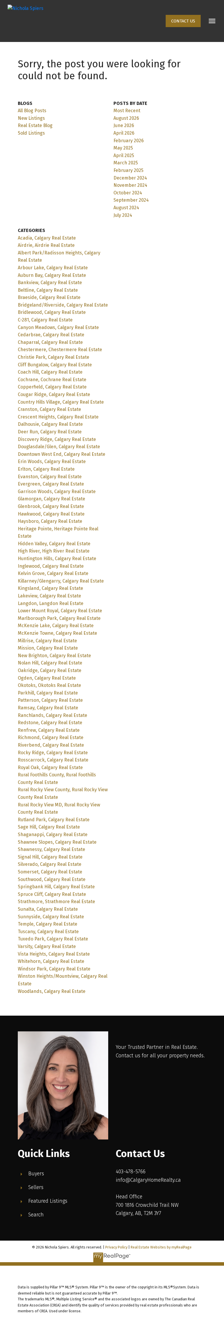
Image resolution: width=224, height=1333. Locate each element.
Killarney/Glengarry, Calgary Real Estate (61, 581)
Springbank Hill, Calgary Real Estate (56, 886)
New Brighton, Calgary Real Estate (54, 655)
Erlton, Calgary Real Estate (46, 469)
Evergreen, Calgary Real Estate (51, 484)
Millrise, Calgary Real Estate (47, 640)
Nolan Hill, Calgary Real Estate (50, 663)
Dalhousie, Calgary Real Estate (50, 424)
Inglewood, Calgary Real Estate (51, 566)
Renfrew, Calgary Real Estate (49, 730)
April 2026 (123, 133)
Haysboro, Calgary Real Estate (50, 521)
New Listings (31, 118)
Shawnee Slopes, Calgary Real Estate (57, 842)
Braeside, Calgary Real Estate (49, 297)
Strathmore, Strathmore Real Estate (56, 901)
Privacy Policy (116, 1247)
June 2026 (123, 125)
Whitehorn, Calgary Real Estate (51, 961)
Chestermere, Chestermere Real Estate (60, 349)
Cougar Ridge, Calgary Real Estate (54, 394)
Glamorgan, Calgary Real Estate (51, 499)
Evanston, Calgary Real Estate (50, 476)
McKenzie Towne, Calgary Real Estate (57, 633)
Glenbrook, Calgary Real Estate (51, 506)
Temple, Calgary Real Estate (47, 924)
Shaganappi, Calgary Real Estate (53, 834)
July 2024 (122, 215)
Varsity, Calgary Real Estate (47, 946)
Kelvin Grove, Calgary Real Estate (53, 573)
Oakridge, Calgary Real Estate (49, 670)
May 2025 (123, 148)
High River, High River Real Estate (54, 551)
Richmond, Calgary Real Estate (50, 737)
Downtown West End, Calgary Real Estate (61, 454)
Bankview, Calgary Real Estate (50, 282)
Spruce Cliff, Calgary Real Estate (52, 894)
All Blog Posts (32, 110)
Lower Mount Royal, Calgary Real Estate (60, 610)
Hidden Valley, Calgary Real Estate (54, 543)
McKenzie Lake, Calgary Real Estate (56, 625)
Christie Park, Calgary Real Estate (53, 357)
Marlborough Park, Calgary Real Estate (59, 618)
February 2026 (128, 140)
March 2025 (125, 163)
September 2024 (131, 200)
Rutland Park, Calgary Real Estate (54, 819)
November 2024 (130, 185)
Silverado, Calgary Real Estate (49, 864)
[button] (183, 21)
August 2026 (126, 118)
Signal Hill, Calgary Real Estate (50, 857)
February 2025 (128, 170)
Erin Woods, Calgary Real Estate (52, 461)
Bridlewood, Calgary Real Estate (52, 312)
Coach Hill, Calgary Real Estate (50, 372)
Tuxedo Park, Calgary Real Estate (53, 939)
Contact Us (183, 21)
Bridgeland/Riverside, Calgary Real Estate (63, 305)
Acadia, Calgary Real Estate (47, 238)
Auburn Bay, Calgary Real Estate (52, 275)
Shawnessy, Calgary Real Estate (51, 849)
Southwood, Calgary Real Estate (51, 879)
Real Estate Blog (35, 125)
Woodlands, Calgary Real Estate (51, 991)
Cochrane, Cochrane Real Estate (52, 379)
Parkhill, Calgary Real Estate (48, 693)
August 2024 (126, 207)
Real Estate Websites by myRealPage (161, 1247)
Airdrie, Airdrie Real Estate (46, 245)
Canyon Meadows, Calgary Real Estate (58, 327)
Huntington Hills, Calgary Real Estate (57, 558)
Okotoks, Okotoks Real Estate (49, 685)
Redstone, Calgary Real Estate (50, 722)
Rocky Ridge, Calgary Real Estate (53, 752)
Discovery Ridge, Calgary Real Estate (57, 439)
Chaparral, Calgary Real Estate (50, 342)
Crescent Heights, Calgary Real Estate (58, 417)
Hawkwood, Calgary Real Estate (51, 514)
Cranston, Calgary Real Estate (49, 409)
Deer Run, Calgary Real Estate (50, 432)
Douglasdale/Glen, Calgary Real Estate (59, 446)
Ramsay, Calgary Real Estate (48, 708)
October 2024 (127, 193)
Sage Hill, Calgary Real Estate (49, 827)
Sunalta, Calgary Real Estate (48, 909)
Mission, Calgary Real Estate (48, 648)
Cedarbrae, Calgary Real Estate (51, 334)
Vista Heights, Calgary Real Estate (54, 954)
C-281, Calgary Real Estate (45, 320)
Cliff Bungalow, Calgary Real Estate (55, 364)
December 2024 (130, 178)
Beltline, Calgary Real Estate (48, 290)
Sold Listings (31, 133)
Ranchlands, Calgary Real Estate (52, 715)
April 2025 (123, 155)
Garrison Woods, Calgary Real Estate (57, 491)
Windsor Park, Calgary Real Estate (54, 969)
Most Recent (126, 110)
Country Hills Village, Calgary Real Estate (61, 402)
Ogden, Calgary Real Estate (47, 678)
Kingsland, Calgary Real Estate (50, 588)
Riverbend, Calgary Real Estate (51, 745)
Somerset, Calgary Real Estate (50, 872)
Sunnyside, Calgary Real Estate (51, 916)
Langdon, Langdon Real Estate (50, 603)
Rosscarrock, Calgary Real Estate (53, 760)
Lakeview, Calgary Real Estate (49, 596)
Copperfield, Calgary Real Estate (52, 387)
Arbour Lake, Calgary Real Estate (53, 267)
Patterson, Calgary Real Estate (50, 700)
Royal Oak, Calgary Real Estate (50, 767)
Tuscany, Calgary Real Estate (48, 931)
